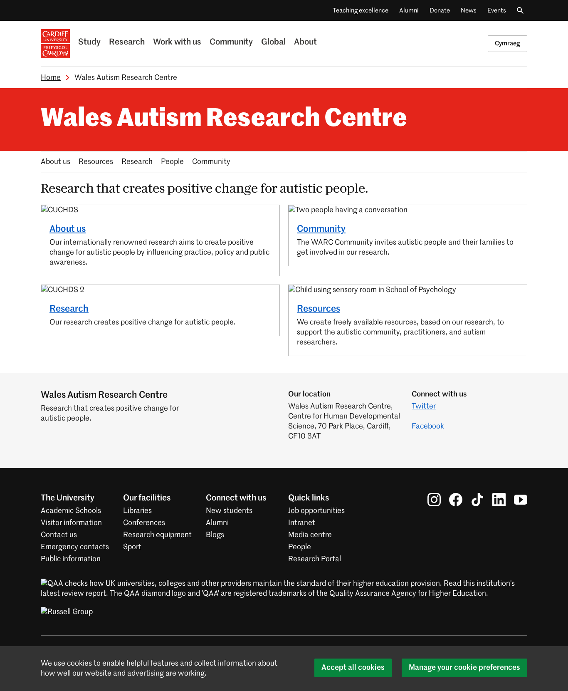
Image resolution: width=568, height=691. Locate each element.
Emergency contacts (75, 547)
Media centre (310, 535)
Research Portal (314, 559)
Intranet (301, 523)
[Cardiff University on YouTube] (520, 499)
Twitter (424, 406)
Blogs (215, 535)
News (469, 10)
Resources (96, 162)
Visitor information (71, 523)
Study (89, 42)
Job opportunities (316, 511)
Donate (440, 10)
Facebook (428, 426)
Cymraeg (507, 43)
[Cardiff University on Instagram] (434, 499)
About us (55, 162)
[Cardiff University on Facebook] (455, 499)
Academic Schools (71, 511)
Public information (71, 559)
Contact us (59, 535)
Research (127, 42)
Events (496, 10)
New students (229, 511)
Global (273, 42)
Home (51, 78)
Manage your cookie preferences (464, 667)
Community (231, 42)
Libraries (137, 511)
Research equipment (157, 535)
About (305, 42)
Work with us (177, 42)
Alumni (409, 10)
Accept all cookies (353, 667)
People (172, 162)
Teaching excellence (360, 10)
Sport (132, 547)
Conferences (144, 523)
